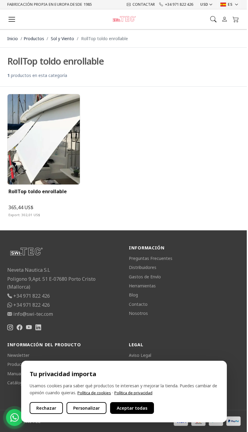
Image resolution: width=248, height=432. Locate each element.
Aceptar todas (132, 408)
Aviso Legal (140, 355)
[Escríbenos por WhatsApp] (14, 417)
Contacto (138, 304)
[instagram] (10, 327)
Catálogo (16, 383)
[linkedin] (38, 327)
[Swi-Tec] (124, 19)
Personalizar (86, 408)
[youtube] (29, 327)
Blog (133, 295)
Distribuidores (142, 267)
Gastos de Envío (145, 277)
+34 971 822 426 (179, 4)
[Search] (213, 19)
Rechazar (46, 408)
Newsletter (18, 355)
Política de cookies (94, 392)
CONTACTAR (143, 4)
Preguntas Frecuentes (150, 258)
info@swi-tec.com (33, 314)
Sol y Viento (62, 38)
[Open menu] (11, 19)
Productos (34, 38)
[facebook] (19, 327)
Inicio (12, 38)
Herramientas (142, 286)
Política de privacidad (133, 392)
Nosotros (138, 313)
